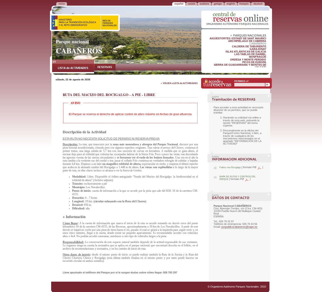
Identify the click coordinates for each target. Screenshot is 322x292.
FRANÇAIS (244, 3)
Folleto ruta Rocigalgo (230, 167)
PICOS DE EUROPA (254, 62)
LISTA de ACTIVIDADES (73, 66)
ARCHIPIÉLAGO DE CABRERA (247, 41)
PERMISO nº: (241, 81)
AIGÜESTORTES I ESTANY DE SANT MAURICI (238, 38)
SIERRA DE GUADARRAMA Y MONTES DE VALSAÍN (240, 66)
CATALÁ (191, 3)
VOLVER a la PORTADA (61, 3)
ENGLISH (230, 3)
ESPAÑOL (179, 3)
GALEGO (217, 3)
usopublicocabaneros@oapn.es (239, 226)
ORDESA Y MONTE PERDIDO (248, 59)
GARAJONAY (258, 49)
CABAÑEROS (257, 43)
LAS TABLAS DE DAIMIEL (250, 54)
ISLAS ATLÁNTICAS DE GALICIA (246, 51)
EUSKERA (204, 3)
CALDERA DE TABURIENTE (249, 46)
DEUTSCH (258, 3)
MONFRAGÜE (257, 56)
